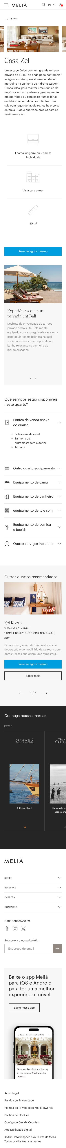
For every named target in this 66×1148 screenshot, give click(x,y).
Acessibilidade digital (18, 1129)
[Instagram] (15, 928)
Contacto (10, 907)
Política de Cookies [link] (16, 1115)
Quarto (13, 18)
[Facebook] (7, 928)
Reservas (10, 887)
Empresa (9, 897)
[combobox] (52, 4)
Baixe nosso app (24, 1007)
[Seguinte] (44, 692)
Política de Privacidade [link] (19, 1100)
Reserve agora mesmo (33, 251)
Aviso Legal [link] (11, 1093)
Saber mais (33, 675)
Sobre (8, 878)
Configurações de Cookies (21, 1122)
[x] (23, 928)
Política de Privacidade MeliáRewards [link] (28, 1107)
